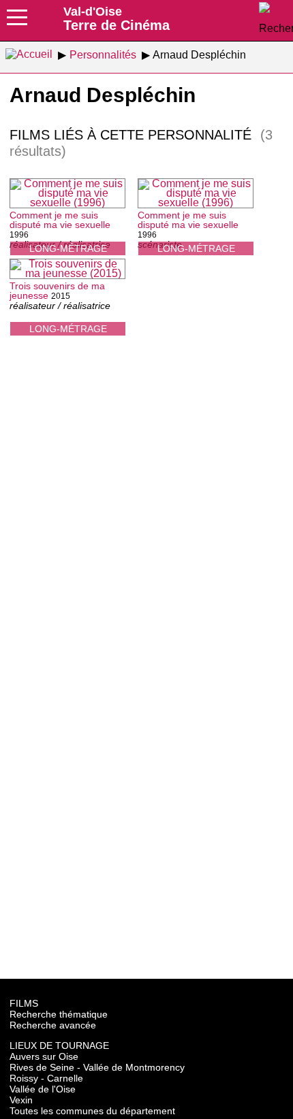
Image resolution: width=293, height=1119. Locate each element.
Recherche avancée (53, 1025)
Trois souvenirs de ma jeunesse (57, 290)
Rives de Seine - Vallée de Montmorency (97, 1067)
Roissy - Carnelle (46, 1078)
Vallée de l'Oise (43, 1089)
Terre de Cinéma (116, 18)
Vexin (21, 1099)
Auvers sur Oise (44, 1056)
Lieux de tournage (59, 1045)
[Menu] (17, 22)
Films (24, 1003)
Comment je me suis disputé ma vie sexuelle (60, 220)
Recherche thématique (59, 1014)
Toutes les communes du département (92, 1110)
